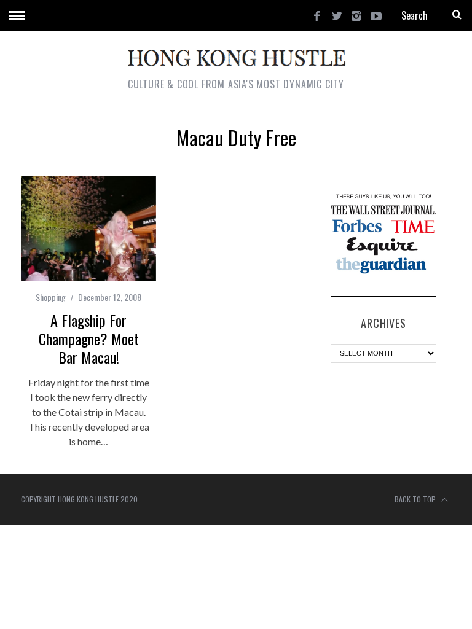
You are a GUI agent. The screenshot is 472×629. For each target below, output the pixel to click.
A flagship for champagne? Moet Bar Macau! (89, 338)
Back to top (416, 499)
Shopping (51, 297)
